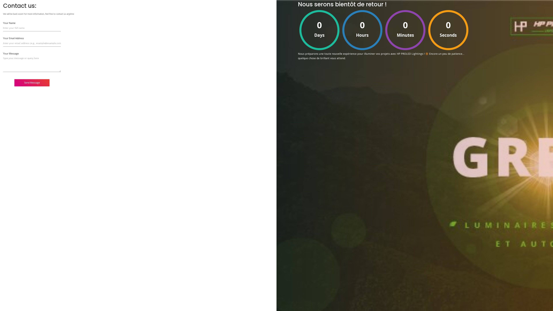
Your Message (11, 53)
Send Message (32, 82)
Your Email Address (13, 38)
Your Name (9, 23)
